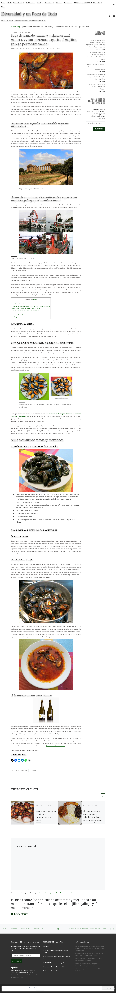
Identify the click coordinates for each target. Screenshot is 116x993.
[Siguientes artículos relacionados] (103, 795)
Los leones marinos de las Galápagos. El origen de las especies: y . (95, 43)
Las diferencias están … (19, 304)
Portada (13, 27)
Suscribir (99, 129)
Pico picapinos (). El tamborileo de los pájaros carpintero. (96, 77)
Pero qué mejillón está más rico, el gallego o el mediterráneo (31, 306)
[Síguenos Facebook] (111, 5)
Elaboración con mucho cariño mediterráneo (25, 311)
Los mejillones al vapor (20, 315)
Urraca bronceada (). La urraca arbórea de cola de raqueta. (96, 67)
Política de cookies (40, 990)
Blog (18, 27)
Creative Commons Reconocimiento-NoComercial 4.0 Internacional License (24, 975)
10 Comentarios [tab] (19, 914)
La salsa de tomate (19, 313)
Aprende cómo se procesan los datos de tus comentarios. (57, 893)
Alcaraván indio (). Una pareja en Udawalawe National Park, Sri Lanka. (96, 55)
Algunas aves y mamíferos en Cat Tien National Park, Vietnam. (96, 86)
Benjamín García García (21, 48)
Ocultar (35, 300)
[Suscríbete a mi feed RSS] (114, 5)
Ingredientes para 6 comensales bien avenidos (26, 308)
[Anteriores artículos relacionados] (98, 795)
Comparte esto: (18, 317)
